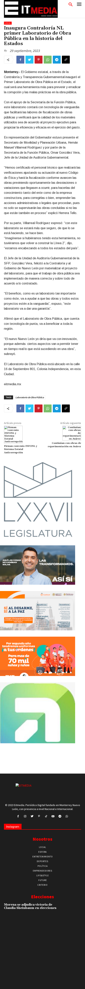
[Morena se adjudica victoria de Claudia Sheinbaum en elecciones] (73, 910)
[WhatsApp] (48, 60)
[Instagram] (25, 816)
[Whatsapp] (66, 816)
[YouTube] (52, 816)
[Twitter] (29, 60)
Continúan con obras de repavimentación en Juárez (64, 445)
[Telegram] (57, 60)
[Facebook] (20, 60)
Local (8, 23)
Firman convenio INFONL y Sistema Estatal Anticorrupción (20, 449)
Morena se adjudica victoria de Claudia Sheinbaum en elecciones (30, 906)
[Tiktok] (45, 816)
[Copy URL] (66, 60)
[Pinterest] (38, 60)
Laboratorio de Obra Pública (29, 397)
